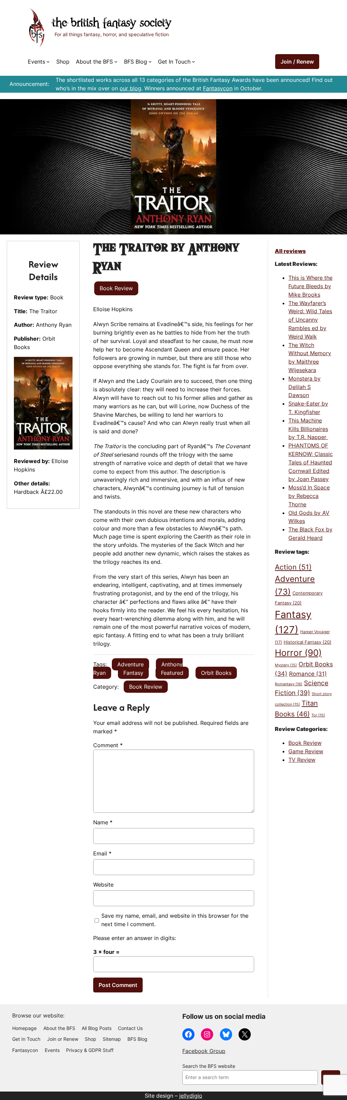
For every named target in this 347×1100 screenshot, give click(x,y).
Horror (298, 652)
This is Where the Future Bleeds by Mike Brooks (310, 286)
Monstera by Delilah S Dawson (304, 387)
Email (102, 853)
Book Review (145, 686)
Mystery (286, 665)
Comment (108, 745)
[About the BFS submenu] (116, 61)
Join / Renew (297, 61)
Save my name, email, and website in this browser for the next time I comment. (174, 919)
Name (103, 822)
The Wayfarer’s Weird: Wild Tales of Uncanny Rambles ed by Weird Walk (310, 320)
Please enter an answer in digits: (134, 938)
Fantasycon (217, 88)
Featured (172, 672)
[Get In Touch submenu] (193, 61)
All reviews (290, 251)
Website (103, 884)
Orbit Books (216, 672)
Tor (318, 715)
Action (293, 567)
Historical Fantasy (307, 642)
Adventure (130, 664)
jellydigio (190, 1095)
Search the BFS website (208, 1066)
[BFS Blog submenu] (150, 61)
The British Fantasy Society (111, 23)
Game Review (305, 751)
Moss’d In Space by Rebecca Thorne (309, 496)
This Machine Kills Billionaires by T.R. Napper (308, 429)
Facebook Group (203, 1051)
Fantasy (133, 672)
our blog (130, 88)
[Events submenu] (48, 61)
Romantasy (288, 684)
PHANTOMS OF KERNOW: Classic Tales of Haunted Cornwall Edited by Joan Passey (310, 462)
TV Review (301, 759)
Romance (308, 673)
